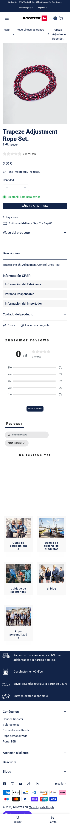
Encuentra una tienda (16, 730)
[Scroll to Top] (63, 804)
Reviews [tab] (14, 423)
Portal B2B (9, 741)
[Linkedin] (37, 784)
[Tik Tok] (29, 784)
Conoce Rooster (13, 719)
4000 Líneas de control (31, 29)
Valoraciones (11, 724)
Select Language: (26, 8)
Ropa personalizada (15, 736)
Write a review (35, 408)
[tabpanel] (35, 463)
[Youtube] (21, 784)
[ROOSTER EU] (35, 18)
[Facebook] (4, 784)
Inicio (6, 29)
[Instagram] (12, 784)
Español (41, 8)
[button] (61, 18)
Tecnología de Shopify (41, 807)
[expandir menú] (7, 18)
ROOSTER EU (20, 807)
